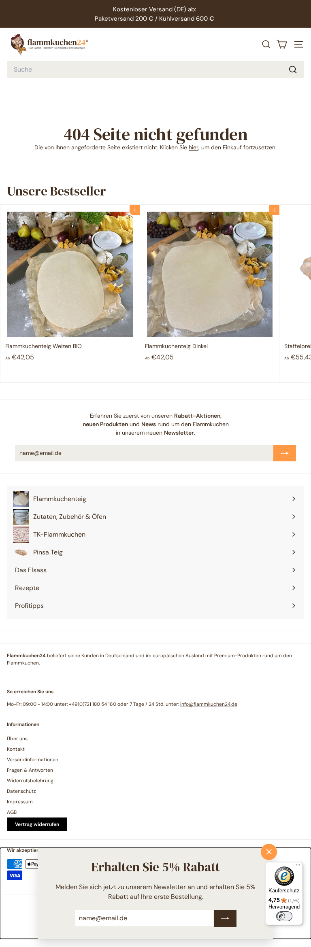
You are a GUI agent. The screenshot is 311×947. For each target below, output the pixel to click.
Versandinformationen (32, 759)
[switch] (284, 916)
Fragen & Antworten (30, 770)
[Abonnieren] (225, 918)
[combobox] (155, 69)
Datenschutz (21, 791)
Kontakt (16, 749)
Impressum (20, 801)
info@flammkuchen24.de (208, 704)
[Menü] (298, 867)
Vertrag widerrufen (37, 824)
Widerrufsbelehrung (30, 780)
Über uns (17, 738)
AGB (12, 812)
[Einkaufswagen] (281, 44)
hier (193, 147)
